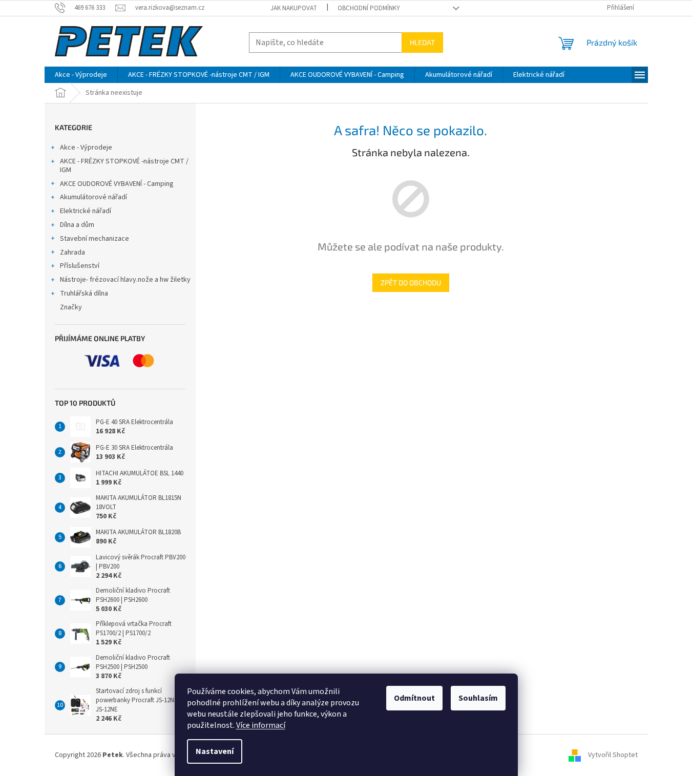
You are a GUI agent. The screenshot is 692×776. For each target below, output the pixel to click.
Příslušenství (79, 266)
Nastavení (215, 751)
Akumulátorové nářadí (93, 197)
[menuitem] (81, 75)
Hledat (422, 42)
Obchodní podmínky (369, 8)
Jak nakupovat (293, 8)
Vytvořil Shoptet (613, 755)
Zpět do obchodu (411, 282)
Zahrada (72, 252)
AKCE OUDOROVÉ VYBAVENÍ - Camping (117, 184)
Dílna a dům (77, 225)
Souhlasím (478, 698)
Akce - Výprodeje (86, 147)
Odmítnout (414, 698)
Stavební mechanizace (94, 239)
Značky (71, 307)
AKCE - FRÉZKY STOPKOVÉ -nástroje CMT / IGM (124, 165)
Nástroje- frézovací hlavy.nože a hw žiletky (125, 280)
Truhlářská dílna (84, 293)
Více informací (260, 725)
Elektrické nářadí (85, 211)
